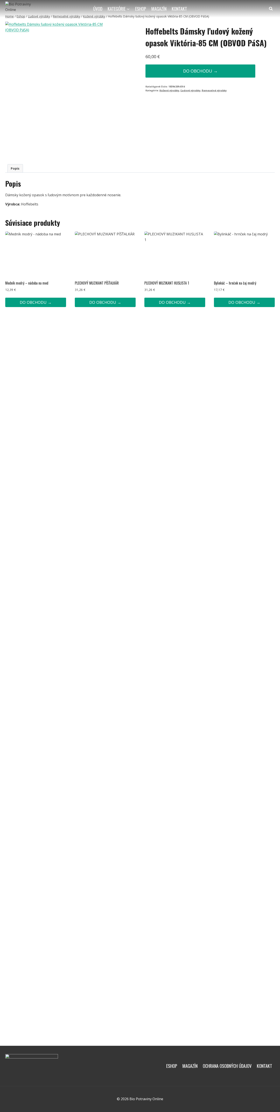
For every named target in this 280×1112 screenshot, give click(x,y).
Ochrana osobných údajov (227, 1066)
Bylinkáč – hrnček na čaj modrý (235, 283)
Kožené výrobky (169, 90)
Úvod (97, 8)
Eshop (140, 8)
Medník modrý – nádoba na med (26, 283)
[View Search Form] (271, 9)
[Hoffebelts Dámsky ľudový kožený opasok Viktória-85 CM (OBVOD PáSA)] (56, 89)
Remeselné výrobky (214, 90)
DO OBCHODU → (200, 71)
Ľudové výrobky (190, 90)
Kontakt (179, 8)
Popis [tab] (15, 168)
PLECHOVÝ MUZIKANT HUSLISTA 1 (166, 283)
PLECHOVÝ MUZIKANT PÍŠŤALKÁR (97, 283)
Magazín (158, 8)
